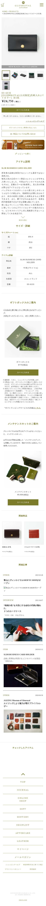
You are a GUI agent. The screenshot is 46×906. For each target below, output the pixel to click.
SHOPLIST (23, 825)
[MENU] (41, 5)
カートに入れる (23, 372)
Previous (4, 43)
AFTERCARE (23, 833)
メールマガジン (23, 857)
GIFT (23, 809)
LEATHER (23, 841)
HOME (4, 11)
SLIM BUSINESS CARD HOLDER (30, 261)
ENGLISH (23, 900)
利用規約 (33, 869)
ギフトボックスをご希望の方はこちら (23, 128)
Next (41, 43)
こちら (38, 408)
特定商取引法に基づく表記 (33, 864)
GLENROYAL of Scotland (23, 4)
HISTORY (23, 817)
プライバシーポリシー (13, 869)
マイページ (23, 849)
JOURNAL (23, 790)
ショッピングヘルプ (13, 864)
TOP (23, 775)
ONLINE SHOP (23, 799)
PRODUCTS (13, 11)
